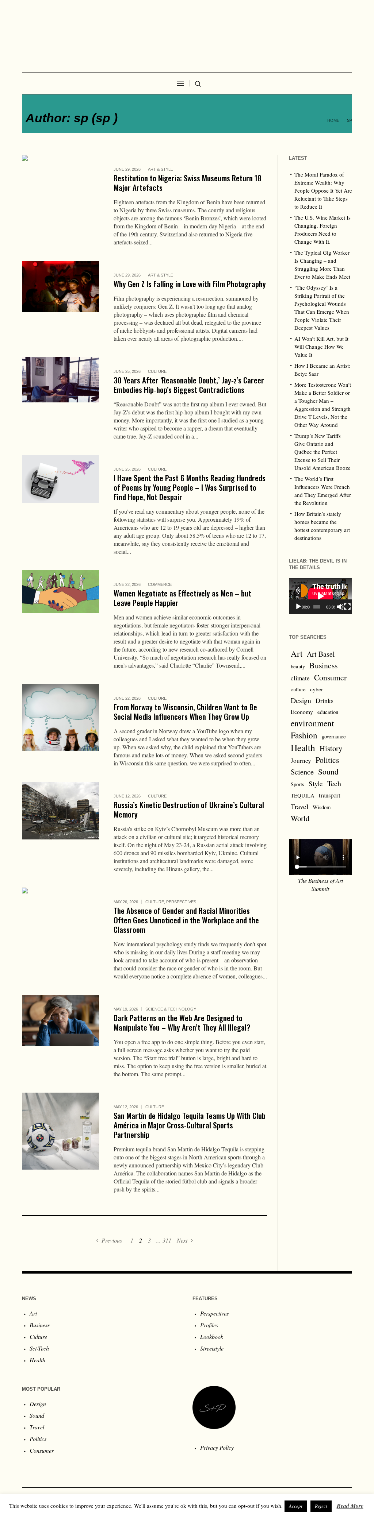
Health (303, 747)
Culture (157, 371)
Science (302, 771)
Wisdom (322, 807)
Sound (328, 771)
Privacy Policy (217, 1447)
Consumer (330, 677)
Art (296, 653)
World (300, 818)
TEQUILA (302, 795)
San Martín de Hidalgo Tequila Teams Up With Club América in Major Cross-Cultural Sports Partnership (190, 1125)
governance (334, 736)
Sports (297, 784)
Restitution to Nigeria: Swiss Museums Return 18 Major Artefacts (188, 182)
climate (300, 678)
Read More (350, 1506)
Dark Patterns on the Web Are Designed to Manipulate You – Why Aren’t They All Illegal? (182, 1022)
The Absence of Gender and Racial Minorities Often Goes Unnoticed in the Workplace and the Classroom (186, 920)
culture (298, 689)
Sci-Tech (39, 1348)
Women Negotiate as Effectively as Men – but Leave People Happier (182, 597)
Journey (301, 760)
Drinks (324, 700)
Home (333, 120)
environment (312, 723)
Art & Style (160, 169)
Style (316, 783)
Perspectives (181, 902)
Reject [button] (321, 1506)
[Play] (298, 606)
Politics (327, 759)
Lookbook (211, 1336)
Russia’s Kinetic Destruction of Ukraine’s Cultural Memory (189, 809)
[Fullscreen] (347, 606)
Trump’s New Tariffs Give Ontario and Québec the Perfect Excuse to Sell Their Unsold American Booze (322, 451)
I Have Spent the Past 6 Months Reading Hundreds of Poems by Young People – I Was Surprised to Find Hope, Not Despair (190, 487)
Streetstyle (212, 1348)
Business (323, 665)
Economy (302, 711)
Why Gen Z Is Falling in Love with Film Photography (190, 283)
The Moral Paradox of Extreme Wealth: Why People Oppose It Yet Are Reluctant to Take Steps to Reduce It (323, 190)
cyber (316, 689)
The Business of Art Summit (320, 884)
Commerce (160, 584)
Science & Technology (170, 1009)
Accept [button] (295, 1506)
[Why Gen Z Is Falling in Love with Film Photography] (60, 299)
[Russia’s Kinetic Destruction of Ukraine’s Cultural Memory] (60, 820)
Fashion (304, 735)
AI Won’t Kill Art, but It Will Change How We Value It (321, 346)
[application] (320, 596)
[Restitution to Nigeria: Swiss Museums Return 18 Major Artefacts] (60, 193)
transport (329, 795)
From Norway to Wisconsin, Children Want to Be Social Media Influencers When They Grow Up (185, 711)
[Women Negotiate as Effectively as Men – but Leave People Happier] (60, 608)
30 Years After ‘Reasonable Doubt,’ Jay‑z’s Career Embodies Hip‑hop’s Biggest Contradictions (189, 384)
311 (167, 1240)
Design (301, 700)
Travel (299, 806)
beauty (298, 666)
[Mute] (340, 606)
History (331, 748)
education (327, 711)
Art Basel (321, 654)
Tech (334, 783)
